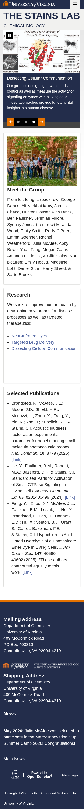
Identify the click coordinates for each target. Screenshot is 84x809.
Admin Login (69, 775)
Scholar (39, 775)
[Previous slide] (10, 122)
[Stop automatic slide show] (9, 35)
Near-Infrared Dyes (29, 336)
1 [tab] (18, 122)
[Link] (16, 459)
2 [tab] (26, 122)
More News (14, 758)
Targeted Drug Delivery (32, 342)
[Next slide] (41, 122)
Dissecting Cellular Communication (44, 348)
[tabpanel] (42, 76)
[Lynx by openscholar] (19, 775)
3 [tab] (33, 122)
